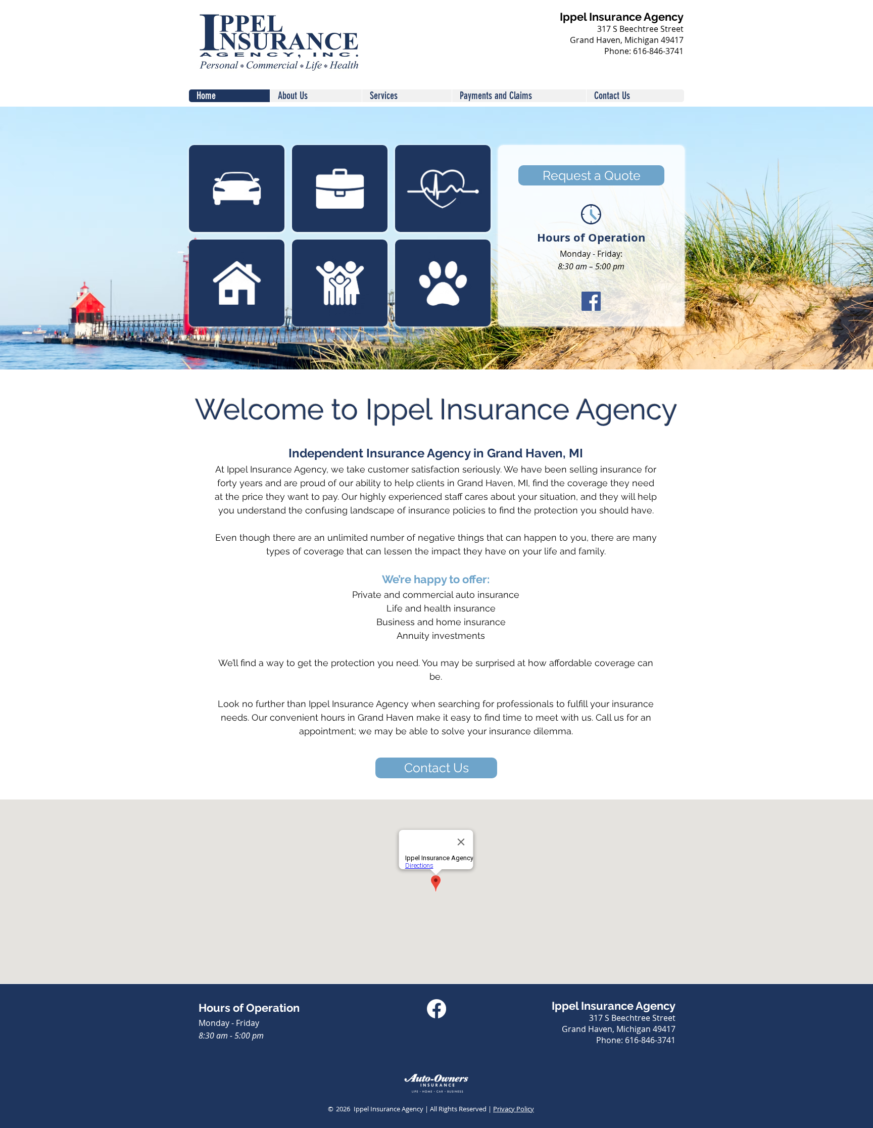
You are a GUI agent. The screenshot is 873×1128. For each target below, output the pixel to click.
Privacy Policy (513, 1108)
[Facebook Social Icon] (591, 301)
